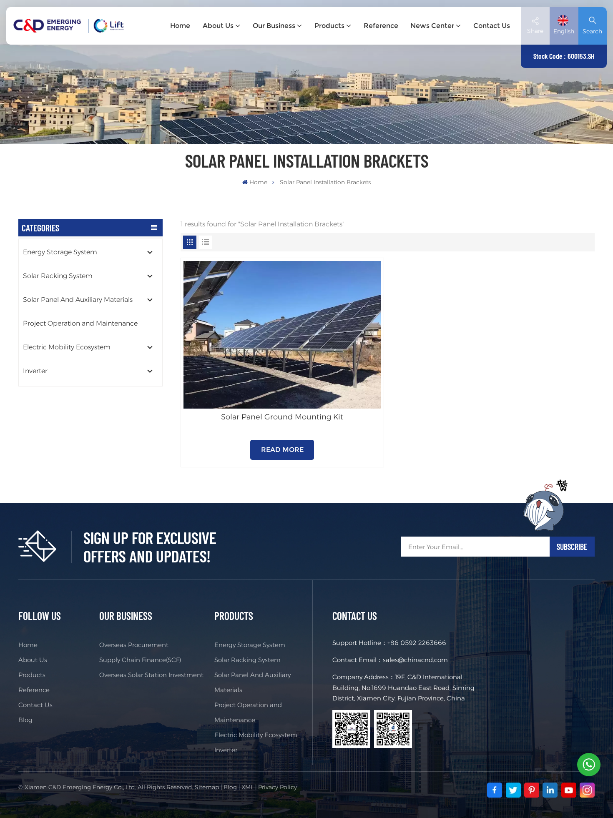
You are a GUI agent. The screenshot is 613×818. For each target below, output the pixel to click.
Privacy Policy (277, 787)
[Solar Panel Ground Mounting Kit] (281, 335)
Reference (381, 26)
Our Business (274, 26)
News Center (432, 26)
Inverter (35, 371)
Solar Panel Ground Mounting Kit (282, 417)
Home (180, 26)
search (592, 31)
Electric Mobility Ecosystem (67, 347)
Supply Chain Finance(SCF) (140, 660)
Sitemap (207, 787)
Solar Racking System (58, 276)
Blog (25, 720)
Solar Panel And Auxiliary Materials (78, 300)
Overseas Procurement (133, 645)
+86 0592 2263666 (416, 643)
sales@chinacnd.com (415, 660)
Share (535, 31)
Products (329, 26)
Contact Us (491, 26)
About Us (218, 26)
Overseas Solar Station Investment (151, 675)
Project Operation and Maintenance (80, 323)
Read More (282, 450)
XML (247, 787)
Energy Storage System (60, 252)
